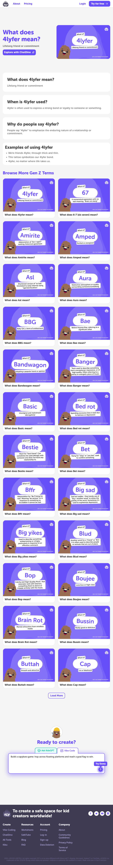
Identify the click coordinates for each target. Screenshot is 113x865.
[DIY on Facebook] (90, 813)
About (16, 3)
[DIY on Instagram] (108, 813)
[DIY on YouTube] (102, 813)
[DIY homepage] (6, 4)
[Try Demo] (100, 769)
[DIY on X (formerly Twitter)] (96, 813)
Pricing (28, 3)
